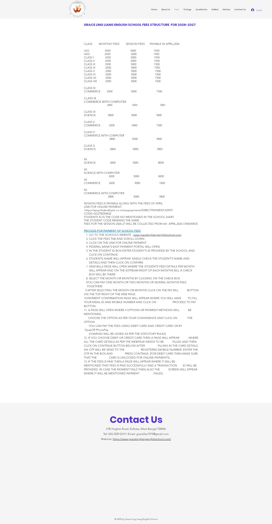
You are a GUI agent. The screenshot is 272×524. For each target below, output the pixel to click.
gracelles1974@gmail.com (152, 434)
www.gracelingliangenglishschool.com (157, 234)
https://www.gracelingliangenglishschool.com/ (142, 439)
